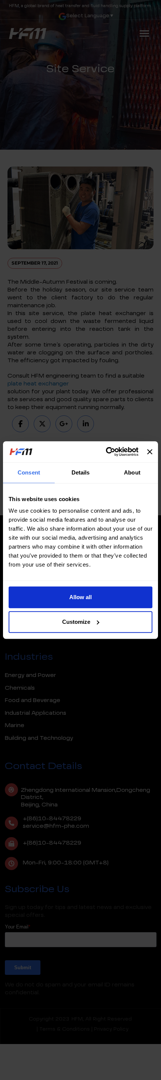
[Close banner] (149, 451)
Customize (76, 622)
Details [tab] (81, 472)
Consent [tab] (29, 472)
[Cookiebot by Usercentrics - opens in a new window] (106, 452)
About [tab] (132, 472)
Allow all (80, 597)
